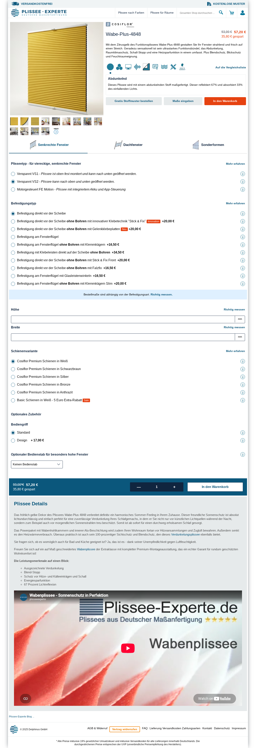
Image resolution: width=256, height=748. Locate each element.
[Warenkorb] (231, 13)
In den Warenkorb (225, 101)
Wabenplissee (86, 549)
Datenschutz (222, 728)
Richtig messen (234, 309)
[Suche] (221, 13)
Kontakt (207, 728)
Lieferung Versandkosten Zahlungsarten (175, 728)
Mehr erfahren (235, 163)
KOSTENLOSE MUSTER (229, 3)
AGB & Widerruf (97, 728)
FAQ (145, 728)
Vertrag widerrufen (124, 729)
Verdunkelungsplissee (185, 534)
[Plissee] (62, 13)
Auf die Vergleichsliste (230, 67)
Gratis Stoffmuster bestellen (134, 101)
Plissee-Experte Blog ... (21, 716)
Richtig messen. (162, 294)
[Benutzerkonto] (242, 13)
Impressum (239, 728)
